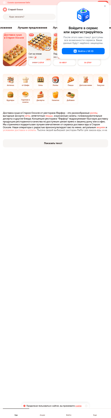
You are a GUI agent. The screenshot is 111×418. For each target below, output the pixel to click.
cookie (78, 406)
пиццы (49, 115)
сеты (27, 115)
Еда (16, 415)
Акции (42, 415)
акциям (101, 127)
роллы (93, 113)
